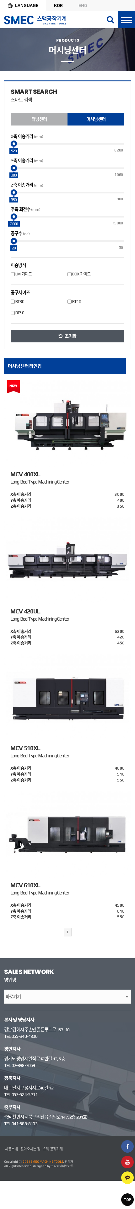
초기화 (70, 336)
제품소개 (11, 1149)
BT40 (76, 301)
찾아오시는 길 (30, 1149)
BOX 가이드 (81, 274)
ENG (82, 5)
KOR (58, 5)
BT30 (19, 301)
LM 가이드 (23, 274)
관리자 (69, 1161)
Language (26, 5)
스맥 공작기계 (52, 1149)
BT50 (19, 312)
